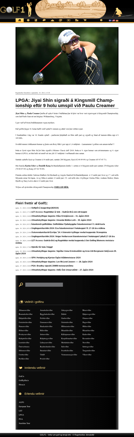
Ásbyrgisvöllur (67, 310)
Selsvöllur (65, 346)
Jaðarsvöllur (44, 334)
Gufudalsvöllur (67, 322)
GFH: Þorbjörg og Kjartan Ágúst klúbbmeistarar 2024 (56, 258)
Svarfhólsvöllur (67, 350)
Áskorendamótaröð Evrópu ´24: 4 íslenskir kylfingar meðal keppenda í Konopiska (69, 232)
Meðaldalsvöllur (67, 342)
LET (20, 410)
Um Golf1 (101, 22)
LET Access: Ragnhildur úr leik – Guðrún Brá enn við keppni (59, 212)
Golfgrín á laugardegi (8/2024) (45, 208)
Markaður (77, 22)
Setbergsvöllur (88, 346)
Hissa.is (22, 384)
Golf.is (21, 376)
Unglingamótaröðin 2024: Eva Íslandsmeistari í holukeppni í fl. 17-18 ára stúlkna (68, 228)
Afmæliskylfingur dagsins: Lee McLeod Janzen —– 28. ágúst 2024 (61, 262)
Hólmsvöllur (23, 330)
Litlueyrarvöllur (46, 342)
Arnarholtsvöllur (46, 310)
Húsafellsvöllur (67, 330)
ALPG (21, 402)
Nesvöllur (86, 342)
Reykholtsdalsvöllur (47, 346)
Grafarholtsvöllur (25, 322)
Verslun (85, 22)
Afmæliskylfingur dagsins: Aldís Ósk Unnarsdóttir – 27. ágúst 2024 (62, 270)
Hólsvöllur (44, 330)
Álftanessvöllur (24, 310)
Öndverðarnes (24, 346)
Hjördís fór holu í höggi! (42, 247)
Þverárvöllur (45, 358)
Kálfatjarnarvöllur (68, 334)
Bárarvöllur (87, 310)
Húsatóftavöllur (88, 330)
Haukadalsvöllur (46, 326)
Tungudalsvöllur (89, 350)
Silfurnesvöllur (24, 350)
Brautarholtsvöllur (26, 314)
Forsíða (20, 22)
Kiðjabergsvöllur (46, 338)
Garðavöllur (65, 318)
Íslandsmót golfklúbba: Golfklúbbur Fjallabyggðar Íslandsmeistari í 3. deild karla (68, 224)
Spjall (44, 22)
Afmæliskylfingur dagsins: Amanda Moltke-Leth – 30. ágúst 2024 (61, 220)
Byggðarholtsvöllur (47, 314)
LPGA (21, 414)
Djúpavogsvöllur (89, 314)
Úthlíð (42, 354)
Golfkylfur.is (24, 380)
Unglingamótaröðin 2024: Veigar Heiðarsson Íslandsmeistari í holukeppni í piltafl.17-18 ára (73, 236)
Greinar (36, 22)
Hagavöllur (87, 322)
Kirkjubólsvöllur (25, 338)
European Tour (24, 406)
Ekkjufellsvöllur (25, 318)
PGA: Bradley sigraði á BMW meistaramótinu (52, 266)
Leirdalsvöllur (24, 342)
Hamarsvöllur (24, 326)
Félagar (52, 22)
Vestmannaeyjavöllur (69, 354)
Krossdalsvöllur (88, 338)
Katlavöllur (87, 334)
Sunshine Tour (24, 423)
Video (69, 22)
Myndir (60, 22)
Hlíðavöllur (87, 326)
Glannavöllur (87, 318)
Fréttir (28, 22)
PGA (21, 419)
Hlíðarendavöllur (67, 326)
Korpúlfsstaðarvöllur (69, 338)
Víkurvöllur (87, 354)
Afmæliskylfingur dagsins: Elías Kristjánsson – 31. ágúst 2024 (60, 216)
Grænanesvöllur (46, 322)
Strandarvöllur (45, 350)
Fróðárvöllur (45, 318)
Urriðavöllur (23, 354)
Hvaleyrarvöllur (25, 334)
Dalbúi (63, 314)
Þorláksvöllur (24, 358)
